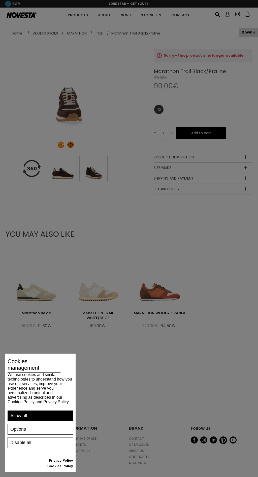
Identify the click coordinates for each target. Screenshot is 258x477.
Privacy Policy (61, 460)
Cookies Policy (60, 466)
